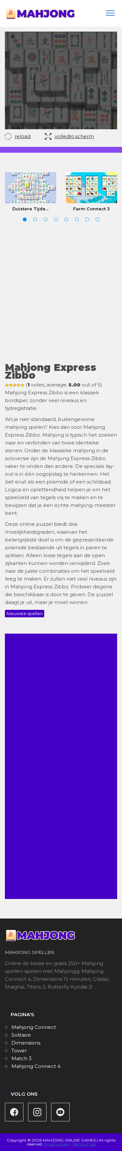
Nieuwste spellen (25, 613)
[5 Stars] (22, 385)
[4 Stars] (18, 385)
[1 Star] (7, 385)
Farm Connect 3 (91, 208)
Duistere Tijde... (30, 208)
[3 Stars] (15, 385)
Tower (19, 1050)
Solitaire (21, 1035)
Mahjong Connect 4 (36, 1066)
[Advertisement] (61, 293)
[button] (25, 219)
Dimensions (25, 1043)
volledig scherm (74, 136)
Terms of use (84, 1144)
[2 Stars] (11, 385)
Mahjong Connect (33, 1027)
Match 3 (21, 1058)
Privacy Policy (57, 1144)
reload (23, 136)
